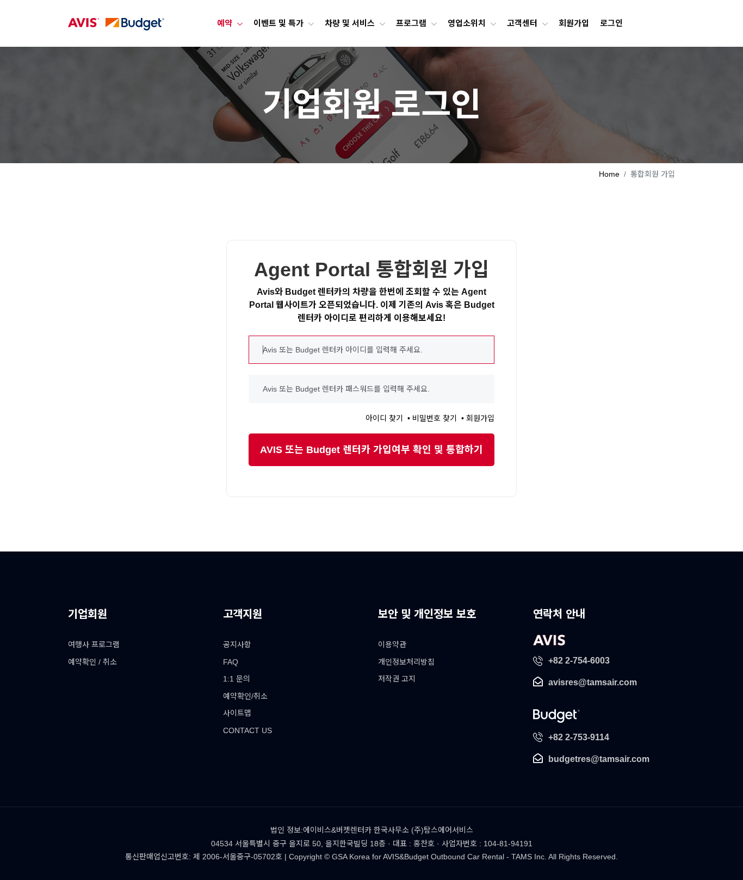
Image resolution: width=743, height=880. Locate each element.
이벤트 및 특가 (285, 22)
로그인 (603, 22)
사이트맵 (237, 713)
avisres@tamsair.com (592, 682)
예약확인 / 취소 (92, 662)
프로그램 (412, 22)
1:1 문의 (236, 678)
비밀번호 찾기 (434, 418)
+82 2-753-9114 (578, 737)
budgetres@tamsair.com (598, 759)
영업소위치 (464, 22)
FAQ (230, 662)
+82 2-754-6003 (579, 660)
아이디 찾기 (384, 418)
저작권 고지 (397, 678)
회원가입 (567, 22)
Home (609, 174)
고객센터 (518, 22)
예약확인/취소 (245, 696)
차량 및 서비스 (353, 22)
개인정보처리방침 (406, 662)
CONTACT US (247, 730)
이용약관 (392, 644)
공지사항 (237, 644)
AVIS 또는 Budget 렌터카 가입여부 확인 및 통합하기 (371, 449)
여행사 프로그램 (94, 644)
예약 (233, 22)
